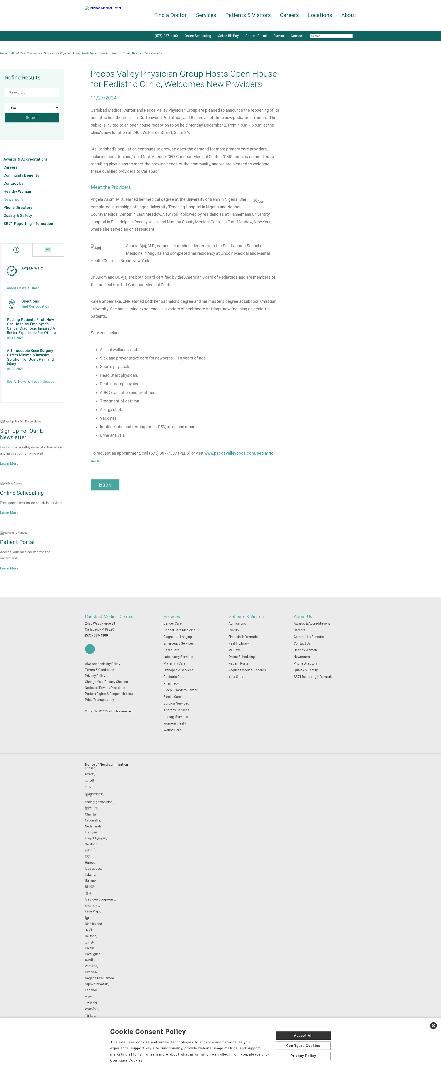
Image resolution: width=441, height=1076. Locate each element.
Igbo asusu (93, 868)
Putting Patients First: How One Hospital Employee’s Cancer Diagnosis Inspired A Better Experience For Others (31, 326)
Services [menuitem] (206, 15)
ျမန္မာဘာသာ (94, 794)
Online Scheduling (198, 36)
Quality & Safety (17, 215)
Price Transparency (99, 700)
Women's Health (175, 723)
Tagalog (91, 1002)
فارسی (90, 942)
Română (91, 966)
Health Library (239, 643)
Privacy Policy (95, 676)
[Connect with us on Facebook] (90, 649)
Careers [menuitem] (289, 15)
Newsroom (33, 53)
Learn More (9, 464)
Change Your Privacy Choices (106, 682)
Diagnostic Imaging (178, 637)
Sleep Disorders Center (181, 690)
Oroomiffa (92, 820)
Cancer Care (173, 623)
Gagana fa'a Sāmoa (99, 978)
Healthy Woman (17, 191)
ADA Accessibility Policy (102, 664)
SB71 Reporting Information (28, 223)
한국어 (90, 893)
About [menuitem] (348, 15)
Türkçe (90, 1015)
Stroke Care (172, 697)
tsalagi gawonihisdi (99, 802)
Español (91, 990)
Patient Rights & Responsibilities (109, 694)
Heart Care (171, 650)
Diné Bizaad (93, 924)
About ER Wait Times (23, 288)
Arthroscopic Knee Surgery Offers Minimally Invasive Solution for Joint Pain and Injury (30, 357)
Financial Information (244, 637)
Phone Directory (17, 207)
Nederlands (93, 826)
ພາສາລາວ (92, 905)
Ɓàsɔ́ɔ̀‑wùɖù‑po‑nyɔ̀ (100, 899)
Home (4, 53)
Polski (89, 948)
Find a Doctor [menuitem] (170, 15)
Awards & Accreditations (25, 159)
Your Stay (236, 677)
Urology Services (176, 717)
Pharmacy (171, 683)
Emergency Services (179, 643)
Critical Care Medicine (179, 630)
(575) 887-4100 (166, 36)
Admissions (237, 623)
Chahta (90, 814)
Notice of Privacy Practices (105, 688)
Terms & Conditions (99, 670)
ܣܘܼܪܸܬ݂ (89, 996)
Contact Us (13, 183)
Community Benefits (21, 175)
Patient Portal (256, 36)
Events (279, 36)
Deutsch (91, 844)
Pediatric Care (174, 677)
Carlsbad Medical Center (109, 616)
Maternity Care (175, 663)
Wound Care (172, 730)
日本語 (90, 886)
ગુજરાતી (90, 850)
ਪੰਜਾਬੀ (89, 960)
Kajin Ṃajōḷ (92, 911)
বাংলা (87, 786)
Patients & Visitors (247, 616)
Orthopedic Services (179, 670)
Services (172, 616)
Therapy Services (176, 710)
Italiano (90, 880)
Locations (320, 15)
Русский (91, 972)
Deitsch (90, 936)
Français (91, 832)
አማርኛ (89, 774)
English (90, 768)
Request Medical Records (247, 670)
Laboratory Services (178, 657)
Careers (10, 167)
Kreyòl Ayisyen (95, 838)
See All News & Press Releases (30, 381)
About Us (17, 53)
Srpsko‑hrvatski (96, 984)
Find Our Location (35, 306)
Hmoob (90, 862)
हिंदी (87, 856)
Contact (297, 36)
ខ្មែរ (87, 918)
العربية (89, 780)
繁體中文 (91, 808)
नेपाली (88, 930)
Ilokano (90, 874)
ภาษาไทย (91, 1009)
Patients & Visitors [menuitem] (248, 15)
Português (93, 954)
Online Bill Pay (228, 36)
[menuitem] (331, 36)
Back (105, 484)
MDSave (235, 650)
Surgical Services (176, 703)
